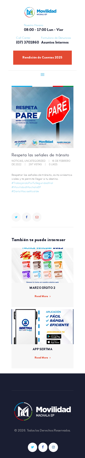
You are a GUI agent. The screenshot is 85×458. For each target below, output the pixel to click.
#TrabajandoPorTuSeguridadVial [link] (32, 183)
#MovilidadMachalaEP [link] (26, 187)
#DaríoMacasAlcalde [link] (25, 191)
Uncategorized (34, 161)
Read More (41, 296)
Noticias (17, 161)
